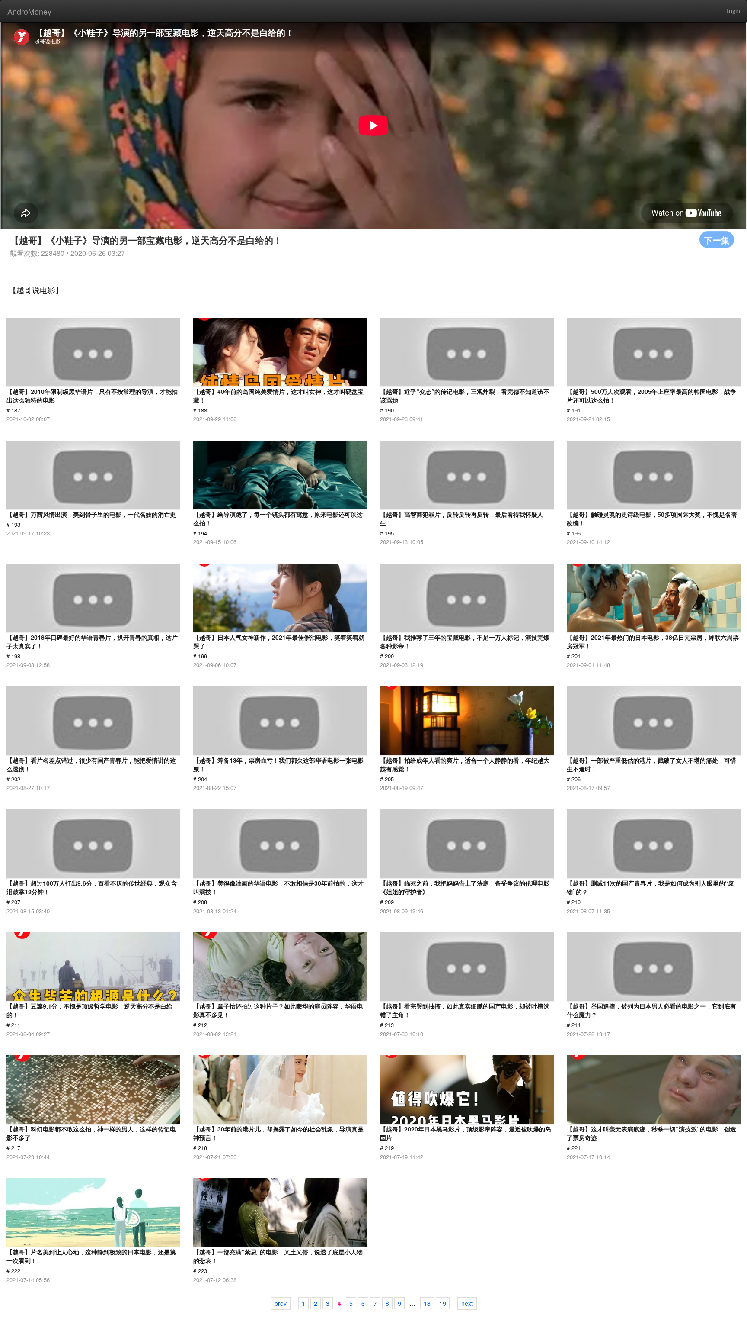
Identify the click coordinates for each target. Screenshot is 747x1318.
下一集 (717, 239)
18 (427, 1303)
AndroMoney (29, 11)
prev (281, 1303)
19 (442, 1303)
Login (733, 11)
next (467, 1303)
